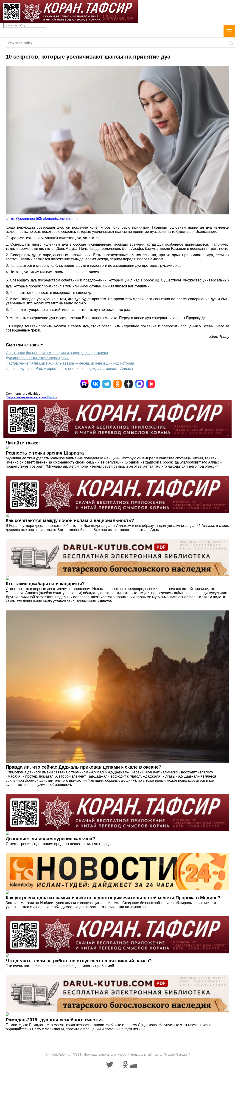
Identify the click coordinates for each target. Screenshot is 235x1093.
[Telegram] (106, 384)
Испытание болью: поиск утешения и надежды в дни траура (57, 353)
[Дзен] (128, 384)
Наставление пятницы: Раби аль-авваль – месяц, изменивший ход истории (70, 363)
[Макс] (139, 384)
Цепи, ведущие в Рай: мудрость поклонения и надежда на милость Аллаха (69, 369)
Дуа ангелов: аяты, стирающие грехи (37, 358)
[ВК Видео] (150, 384)
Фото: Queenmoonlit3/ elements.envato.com (42, 219)
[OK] (117, 384)
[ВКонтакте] (95, 384)
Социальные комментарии (31, 397)
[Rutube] (84, 384)
